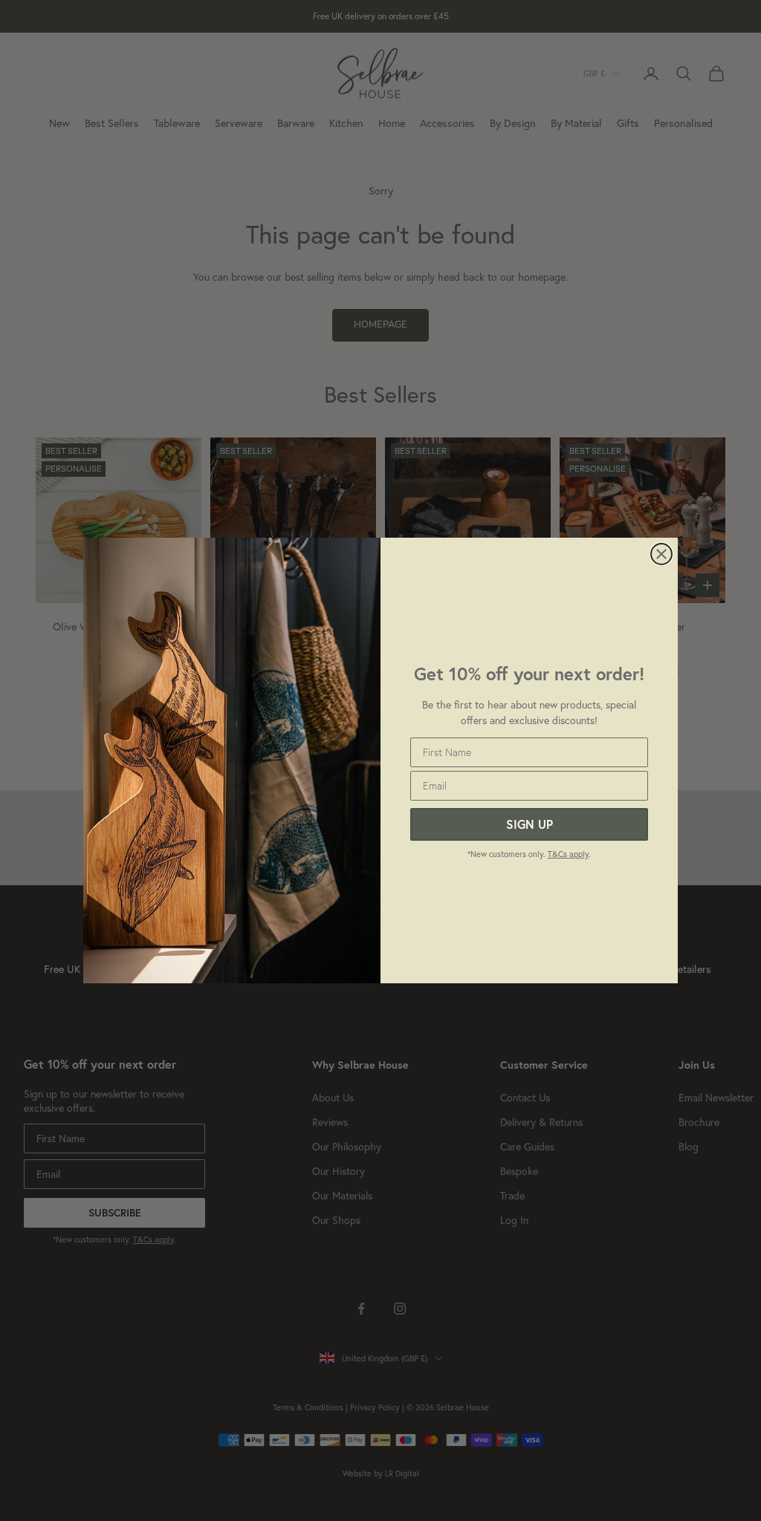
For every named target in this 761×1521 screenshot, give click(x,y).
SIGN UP (529, 824)
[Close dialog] (661, 554)
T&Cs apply (568, 854)
